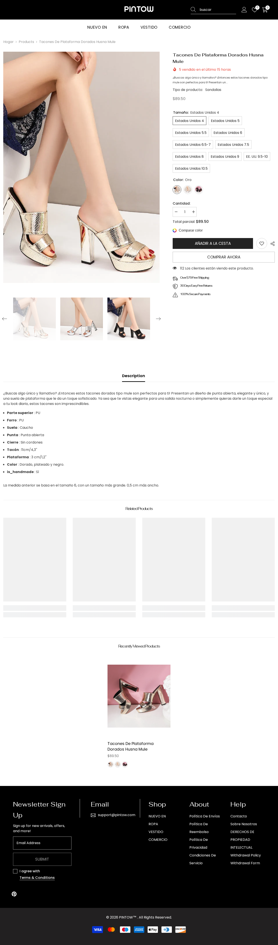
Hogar (8, 41)
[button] (4, 319)
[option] (81, 167)
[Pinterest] (14, 894)
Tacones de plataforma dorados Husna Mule (131, 746)
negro (125, 764)
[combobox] (218, 10)
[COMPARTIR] (271, 243)
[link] (261, 243)
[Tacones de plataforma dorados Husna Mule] (139, 696)
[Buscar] (213, 10)
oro (111, 764)
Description (133, 375)
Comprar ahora (223, 257)
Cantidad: (181, 203)
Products (26, 41)
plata (118, 764)
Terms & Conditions (37, 877)
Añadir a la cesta (213, 243)
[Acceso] (244, 10)
